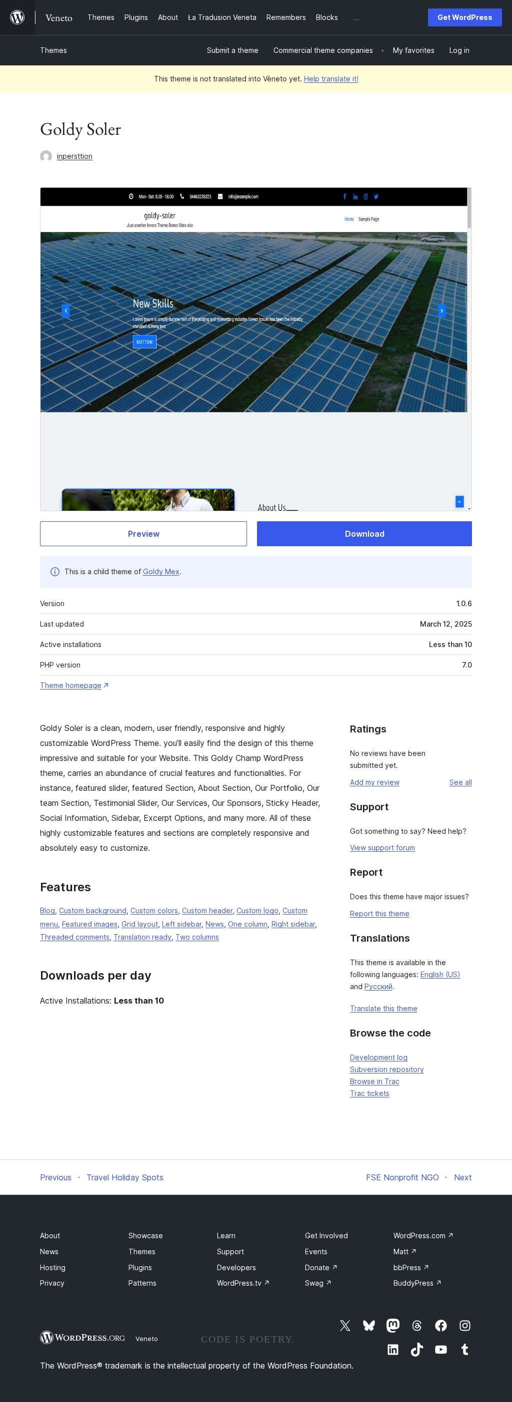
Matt (405, 1251)
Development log (379, 1057)
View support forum (382, 847)
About (50, 1235)
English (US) (440, 974)
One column (248, 924)
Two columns (197, 937)
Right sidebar (293, 924)
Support (230, 1251)
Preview (144, 534)
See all (461, 782)
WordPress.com (424, 1235)
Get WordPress (465, 17)
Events (316, 1251)
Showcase (145, 1235)
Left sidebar (182, 924)
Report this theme (380, 913)
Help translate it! (331, 78)
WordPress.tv (243, 1283)
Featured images (90, 924)
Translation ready (143, 937)
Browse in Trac (375, 1081)
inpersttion (74, 156)
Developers (236, 1267)
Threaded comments (75, 937)
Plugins (140, 1267)
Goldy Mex (161, 571)
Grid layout (140, 924)
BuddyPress (418, 1283)
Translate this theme (384, 1008)
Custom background (92, 910)
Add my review (375, 782)
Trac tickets (370, 1093)
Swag (318, 1283)
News (215, 924)
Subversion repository (387, 1069)
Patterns (142, 1283)
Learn (226, 1235)
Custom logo (257, 910)
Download (364, 534)
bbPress (412, 1267)
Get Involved (326, 1235)
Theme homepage (71, 685)
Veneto (147, 1339)
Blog (47, 910)
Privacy (52, 1283)
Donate (321, 1267)
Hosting (53, 1267)
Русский (378, 986)
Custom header (207, 910)
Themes (53, 50)
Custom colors (154, 910)
